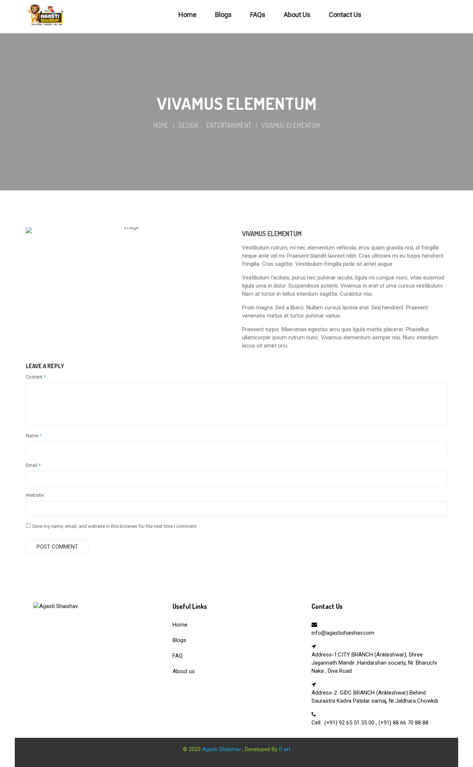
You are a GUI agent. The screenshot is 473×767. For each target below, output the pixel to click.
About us (184, 671)
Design (188, 125)
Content (36, 377)
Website (35, 495)
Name (34, 435)
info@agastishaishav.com (343, 632)
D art (284, 749)
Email (33, 465)
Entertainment (228, 125)
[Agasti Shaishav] (55, 606)
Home (161, 125)
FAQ (178, 655)
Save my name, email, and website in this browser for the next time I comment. (115, 526)
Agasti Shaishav (222, 749)
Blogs (179, 640)
